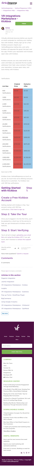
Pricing (17, 336)
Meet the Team (7, 363)
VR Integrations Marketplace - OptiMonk (15, 308)
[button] (15, 248)
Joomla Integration (7, 281)
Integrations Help (9, 10)
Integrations (7, 372)
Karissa (7, 28)
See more (5, 313)
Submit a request (22, 253)
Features (11, 336)
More (17, 339)
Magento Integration (8, 278)
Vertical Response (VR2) (23, 8)
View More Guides (9, 431)
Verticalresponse (7, 8)
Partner (23, 336)
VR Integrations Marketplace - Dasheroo (15, 292)
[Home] (9, 3)
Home (5, 336)
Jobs (5, 365)
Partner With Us (8, 370)
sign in (7, 271)
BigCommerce (6, 298)
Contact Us (6, 368)
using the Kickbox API (15, 237)
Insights (4, 288)
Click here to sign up (17, 209)
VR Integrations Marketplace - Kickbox (14, 285)
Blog (28, 336)
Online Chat (8, 377)
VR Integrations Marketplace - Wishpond (15, 305)
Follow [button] (24, 23)
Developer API (7, 375)
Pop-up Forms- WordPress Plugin (13, 295)
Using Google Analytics (9, 302)
